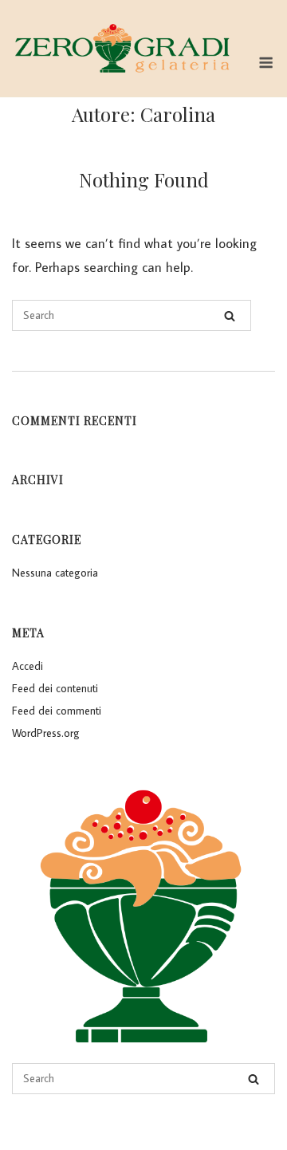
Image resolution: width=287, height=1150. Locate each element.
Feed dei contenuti (55, 688)
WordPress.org (46, 733)
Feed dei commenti (56, 710)
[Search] (229, 315)
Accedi (27, 666)
